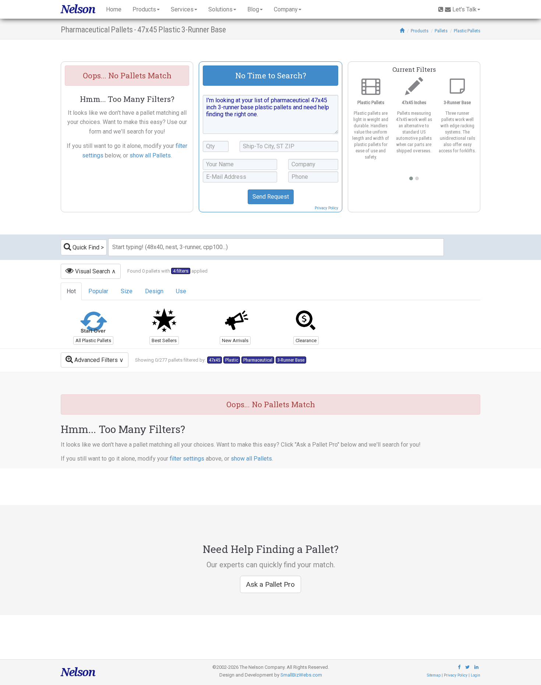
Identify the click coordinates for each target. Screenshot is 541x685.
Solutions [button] (220, 9)
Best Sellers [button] (164, 340)
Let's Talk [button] (464, 9)
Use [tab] (181, 291)
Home (113, 9)
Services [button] (182, 9)
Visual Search (92, 271)
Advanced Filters (95, 359)
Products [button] (144, 9)
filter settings (187, 458)
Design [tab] (154, 291)
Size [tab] (126, 291)
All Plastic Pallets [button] (93, 340)
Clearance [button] (306, 340)
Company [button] (286, 9)
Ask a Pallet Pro (270, 584)
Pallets (441, 30)
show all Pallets (150, 155)
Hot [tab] (71, 291)
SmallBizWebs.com (301, 675)
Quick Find (85, 247)
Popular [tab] (98, 291)
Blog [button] (253, 9)
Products (419, 30)
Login (475, 675)
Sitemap (434, 675)
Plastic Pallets (467, 30)
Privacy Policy (326, 208)
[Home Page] (402, 30)
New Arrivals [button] (235, 340)
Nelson (78, 9)
